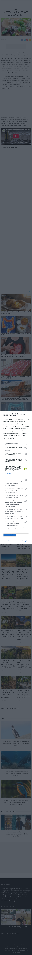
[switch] (25, 448)
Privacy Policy (25, 541)
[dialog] (16, 477)
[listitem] (16, 444)
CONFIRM (10, 535)
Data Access (16, 541)
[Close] (28, 414)
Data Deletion (6, 541)
